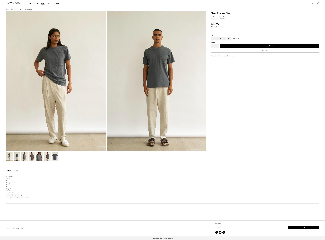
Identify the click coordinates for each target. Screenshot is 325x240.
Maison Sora (222, 17)
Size (212, 35)
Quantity (213, 42)
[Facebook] (220, 232)
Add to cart (270, 46)
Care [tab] (16, 171)
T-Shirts (19, 9)
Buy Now (265, 50)
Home (7, 9)
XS (212, 38)
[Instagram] (216, 232)
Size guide (236, 38)
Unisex (13, 9)
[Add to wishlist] (215, 56)
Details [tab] (9, 171)
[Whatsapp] (223, 232)
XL (228, 38)
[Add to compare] (229, 56)
